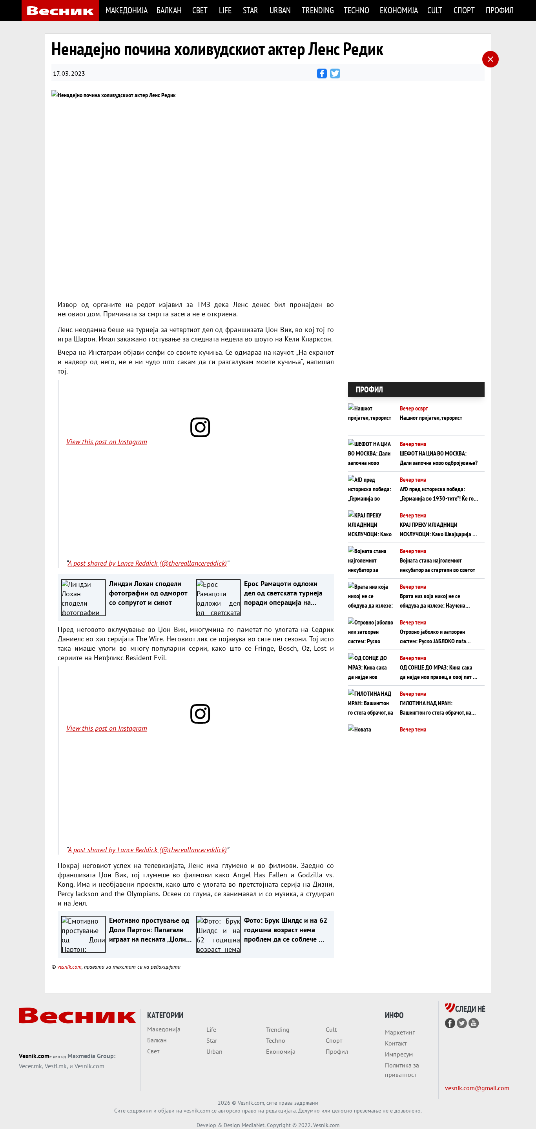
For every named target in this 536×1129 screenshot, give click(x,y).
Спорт (464, 10)
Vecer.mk (30, 1066)
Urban (280, 10)
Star (250, 10)
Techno (356, 10)
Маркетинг (400, 1032)
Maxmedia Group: (91, 1056)
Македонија (126, 10)
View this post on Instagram (106, 441)
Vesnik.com (34, 1056)
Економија (399, 10)
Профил (500, 10)
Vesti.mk (56, 1066)
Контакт (396, 1043)
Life (225, 10)
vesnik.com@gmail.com (477, 1088)
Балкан (169, 10)
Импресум (399, 1054)
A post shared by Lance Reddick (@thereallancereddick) (147, 563)
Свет (200, 10)
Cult (434, 10)
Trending (318, 10)
